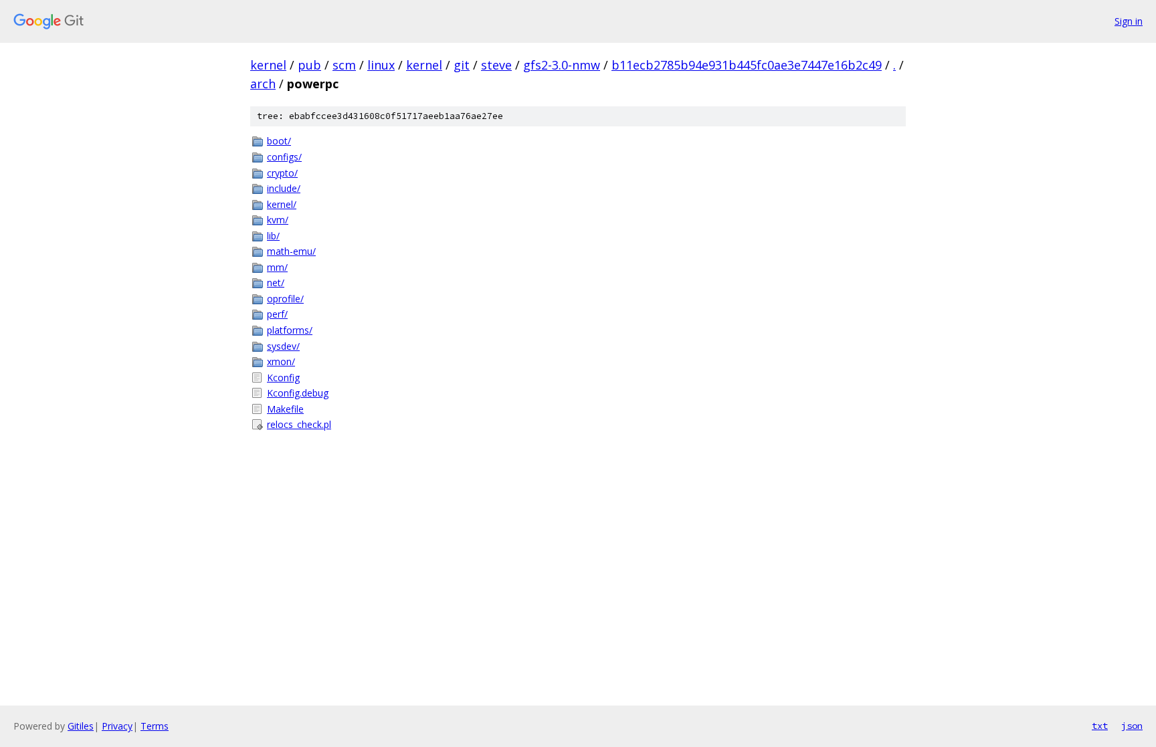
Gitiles (81, 726)
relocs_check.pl (299, 424)
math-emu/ (291, 251)
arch (263, 84)
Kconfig (283, 377)
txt (1100, 726)
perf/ (277, 314)
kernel (268, 65)
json (1132, 726)
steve (496, 65)
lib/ (273, 235)
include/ (283, 188)
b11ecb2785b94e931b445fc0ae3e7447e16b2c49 (746, 65)
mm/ (277, 267)
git (462, 65)
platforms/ (289, 330)
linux (381, 65)
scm (344, 65)
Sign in (1129, 21)
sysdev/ (283, 346)
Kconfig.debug (297, 393)
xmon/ (281, 361)
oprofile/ (285, 298)
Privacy (117, 726)
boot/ (279, 140)
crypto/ (282, 173)
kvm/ (277, 219)
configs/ (284, 156)
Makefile (285, 409)
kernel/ (281, 204)
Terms (154, 726)
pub (309, 65)
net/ (275, 282)
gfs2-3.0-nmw (561, 65)
